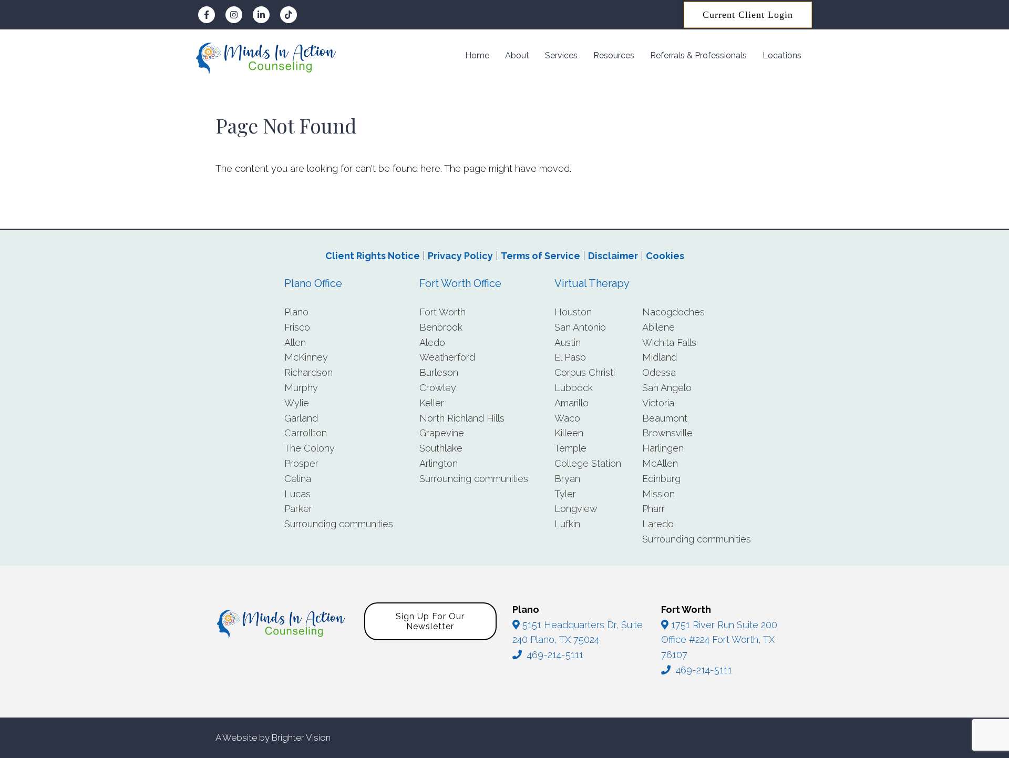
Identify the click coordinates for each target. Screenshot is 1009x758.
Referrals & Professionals (698, 55)
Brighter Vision (301, 737)
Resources (613, 55)
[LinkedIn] (261, 14)
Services (561, 55)
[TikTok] (288, 14)
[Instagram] (233, 14)
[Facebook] (206, 14)
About (517, 55)
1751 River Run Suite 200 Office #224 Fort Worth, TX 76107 (719, 640)
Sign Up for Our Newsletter (430, 621)
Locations (782, 55)
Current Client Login (748, 14)
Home (477, 55)
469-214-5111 (555, 654)
